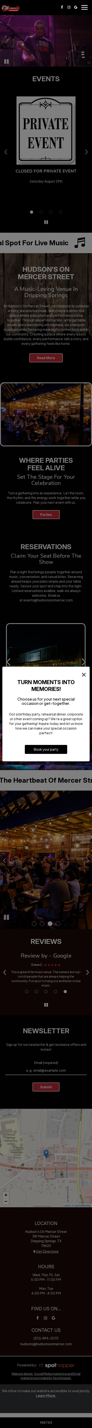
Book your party (46, 749)
